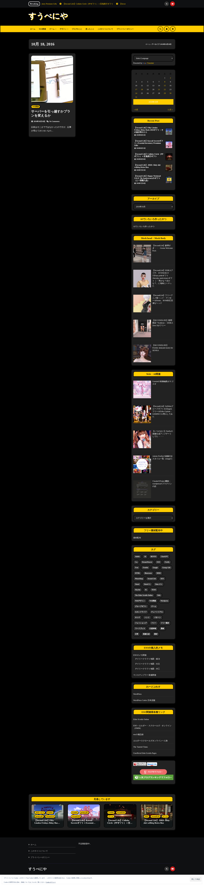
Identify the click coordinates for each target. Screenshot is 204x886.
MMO (159, 573)
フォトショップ (141, 623)
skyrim (137, 590)
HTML (137, 573)
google (155, 567)
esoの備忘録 (138, 734)
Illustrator (148, 573)
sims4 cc (147, 584)
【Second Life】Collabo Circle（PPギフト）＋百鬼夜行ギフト (119, 823)
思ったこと (90, 29)
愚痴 (162, 628)
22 (165, 89)
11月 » (170, 110)
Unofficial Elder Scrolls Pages (144, 753)
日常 (136, 634)
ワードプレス (140, 628)
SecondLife (50, 816)
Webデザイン (140, 601)
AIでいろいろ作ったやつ (143, 226)
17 (136, 89)
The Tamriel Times (140, 747)
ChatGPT (164, 556)
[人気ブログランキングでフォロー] (153, 777)
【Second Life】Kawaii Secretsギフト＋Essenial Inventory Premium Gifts (148, 143)
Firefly (167, 562)
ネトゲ (137, 617)
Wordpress (164, 601)
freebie (145, 567)
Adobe (137, 556)
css (136, 562)
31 (136, 97)
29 (165, 93)
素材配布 (137, 538)
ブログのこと (77, 29)
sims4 (137, 584)
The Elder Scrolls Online (144, 595)
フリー (153, 623)
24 (136, 93)
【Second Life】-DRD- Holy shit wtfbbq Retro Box (157, 821)
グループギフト (141, 606)
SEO (162, 579)
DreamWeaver (147, 562)
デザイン (63, 29)
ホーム (32, 29)
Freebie (50, 812)
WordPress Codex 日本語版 (144, 700)
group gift (166, 567)
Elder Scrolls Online (141, 719)
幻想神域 (153, 628)
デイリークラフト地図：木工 (147, 669)
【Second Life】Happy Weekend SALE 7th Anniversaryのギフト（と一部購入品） (147, 178)
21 (159, 89)
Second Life (152, 579)
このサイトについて (105, 29)
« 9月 (136, 110)
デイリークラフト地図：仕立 (147, 664)
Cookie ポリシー (51, 882)
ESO (158, 562)
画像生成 (146, 634)
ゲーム (52, 29)
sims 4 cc (158, 584)
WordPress (137, 694)
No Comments (54, 121)
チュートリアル (157, 612)
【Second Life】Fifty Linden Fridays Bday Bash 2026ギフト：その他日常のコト (148, 130)
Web (158, 595)
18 (142, 89)
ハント (147, 617)
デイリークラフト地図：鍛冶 (147, 659)
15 (165, 86)
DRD (146, 816)
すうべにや (48, 16)
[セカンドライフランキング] (139, 764)
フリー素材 (165, 623)
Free (136, 567)
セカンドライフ (141, 612)
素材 (155, 634)
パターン (157, 617)
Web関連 (42, 29)
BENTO (153, 556)
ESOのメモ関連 (140, 655)
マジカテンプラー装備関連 (144, 675)
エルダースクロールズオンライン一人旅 (150, 741)
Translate (150, 63)
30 (170, 93)
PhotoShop (139, 579)
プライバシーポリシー (125, 29)
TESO (154, 590)
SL (146, 590)
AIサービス (40, 812)
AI (145, 556)
